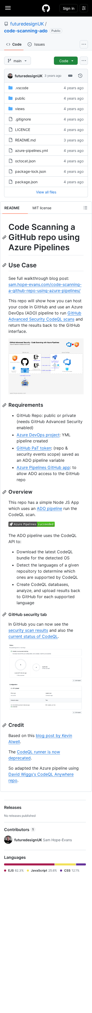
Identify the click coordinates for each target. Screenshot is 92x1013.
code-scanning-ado (26, 30)
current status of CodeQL (33, 636)
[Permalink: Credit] (4, 725)
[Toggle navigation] (8, 8)
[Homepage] (46, 8)
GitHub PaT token (34, 448)
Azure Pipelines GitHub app (43, 467)
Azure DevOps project (38, 434)
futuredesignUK (27, 24)
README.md (25, 140)
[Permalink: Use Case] (4, 265)
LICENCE (22, 129)
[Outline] (85, 208)
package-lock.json (30, 171)
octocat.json (25, 161)
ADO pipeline (49, 508)
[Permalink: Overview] (4, 492)
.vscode (21, 88)
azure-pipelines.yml (31, 150)
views (20, 109)
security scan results (28, 630)
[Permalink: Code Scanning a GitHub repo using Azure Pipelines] (4, 237)
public (20, 98)
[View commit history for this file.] (80, 75)
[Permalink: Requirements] (4, 405)
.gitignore (23, 119)
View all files (46, 192)
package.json (26, 182)
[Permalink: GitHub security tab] (4, 614)
